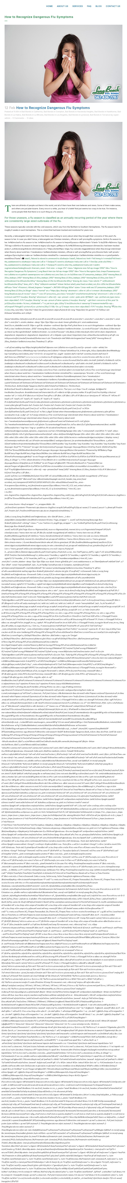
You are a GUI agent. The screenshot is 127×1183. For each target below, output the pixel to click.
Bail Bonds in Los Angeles (55, 115)
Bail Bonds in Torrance (100, 115)
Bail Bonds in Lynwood (79, 115)
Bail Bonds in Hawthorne (105, 111)
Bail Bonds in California (32, 111)
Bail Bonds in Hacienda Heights (79, 111)
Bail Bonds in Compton (54, 111)
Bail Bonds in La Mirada (32, 115)
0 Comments (18, 118)
